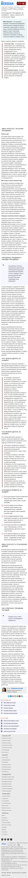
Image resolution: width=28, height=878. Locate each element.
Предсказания (5, 805)
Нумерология (5, 820)
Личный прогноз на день (9, 705)
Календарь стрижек (6, 764)
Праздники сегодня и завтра (8, 776)
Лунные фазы (5, 762)
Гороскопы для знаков (7, 747)
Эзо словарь (4, 834)
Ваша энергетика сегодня (10, 702)
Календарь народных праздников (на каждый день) (13, 7)
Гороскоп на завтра (6, 740)
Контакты (9, 872)
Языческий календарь (7, 786)
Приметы (4, 829)
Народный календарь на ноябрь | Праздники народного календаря (12, 9)
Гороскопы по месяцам (7, 745)
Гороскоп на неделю (6, 742)
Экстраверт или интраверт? (10, 728)
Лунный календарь (6, 759)
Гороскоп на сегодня (6, 738)
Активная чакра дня (8, 707)
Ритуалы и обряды (6, 822)
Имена (3, 815)
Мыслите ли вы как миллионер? (11, 726)
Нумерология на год (6, 807)
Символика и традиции (7, 6)
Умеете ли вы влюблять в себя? (11, 720)
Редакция (4, 872)
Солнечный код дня (6, 803)
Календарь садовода (6, 766)
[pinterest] (5, 840)
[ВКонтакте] (11, 696)
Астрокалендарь (5, 749)
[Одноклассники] (13, 696)
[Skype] (22, 696)
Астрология (4, 817)
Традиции (4, 827)
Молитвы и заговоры (6, 824)
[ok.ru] (8, 840)
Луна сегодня (5, 757)
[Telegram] (15, 696)
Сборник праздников (6, 790)
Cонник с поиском (6, 796)
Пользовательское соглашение (19, 872)
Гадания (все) (5, 798)
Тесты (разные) (5, 800)
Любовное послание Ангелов (10, 713)
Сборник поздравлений (7, 788)
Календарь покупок (6, 769)
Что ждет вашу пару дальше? (11, 723)
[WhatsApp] (17, 696)
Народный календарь (6, 783)
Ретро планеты (5, 752)
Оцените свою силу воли (9, 731)
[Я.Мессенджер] (9, 696)
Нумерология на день (6, 810)
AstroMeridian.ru (12, 842)
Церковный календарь (7, 781)
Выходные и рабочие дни (7, 779)
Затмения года (5, 771)
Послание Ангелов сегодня (10, 710)
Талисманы (4, 831)
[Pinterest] (19, 696)
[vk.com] (2, 840)
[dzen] (11, 840)
